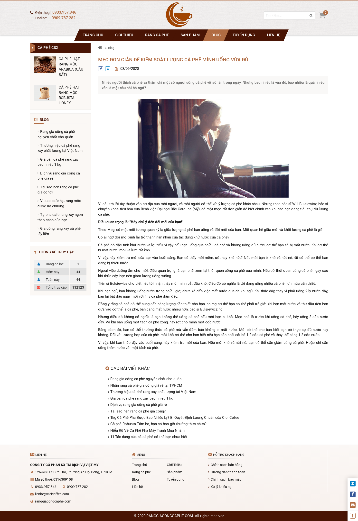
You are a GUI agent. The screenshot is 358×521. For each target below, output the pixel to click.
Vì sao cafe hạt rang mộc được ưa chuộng (59, 203)
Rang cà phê (157, 35)
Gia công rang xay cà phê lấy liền (59, 231)
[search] (308, 18)
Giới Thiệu (124, 35)
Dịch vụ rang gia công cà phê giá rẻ (59, 176)
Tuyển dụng (244, 35)
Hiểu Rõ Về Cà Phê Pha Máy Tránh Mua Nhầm (147, 430)
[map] (293, 471)
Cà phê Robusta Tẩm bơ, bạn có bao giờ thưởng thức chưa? (158, 424)
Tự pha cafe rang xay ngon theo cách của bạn (60, 217)
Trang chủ (93, 35)
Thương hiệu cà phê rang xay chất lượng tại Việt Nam (60, 148)
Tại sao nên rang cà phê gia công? (58, 189)
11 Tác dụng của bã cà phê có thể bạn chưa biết (148, 437)
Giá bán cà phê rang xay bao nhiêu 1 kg (58, 162)
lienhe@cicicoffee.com (52, 494)
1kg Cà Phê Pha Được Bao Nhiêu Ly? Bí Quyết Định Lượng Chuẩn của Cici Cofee (174, 417)
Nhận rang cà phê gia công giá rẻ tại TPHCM (146, 385)
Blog (216, 35)
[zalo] (107, 68)
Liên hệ (273, 35)
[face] (100, 68)
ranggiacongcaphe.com (53, 501)
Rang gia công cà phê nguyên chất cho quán (56, 134)
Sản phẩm (190, 35)
